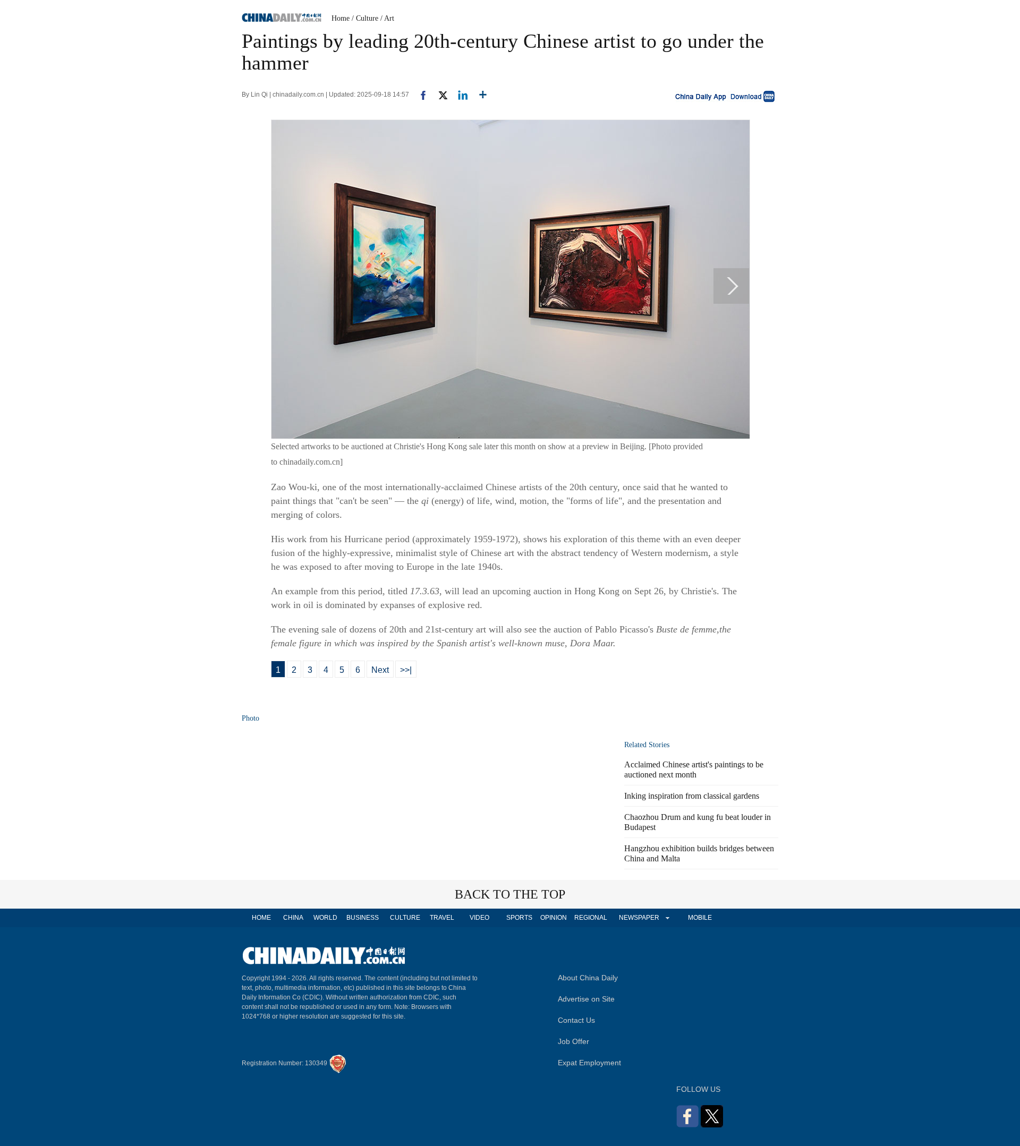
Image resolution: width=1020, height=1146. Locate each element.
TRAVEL (442, 917)
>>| (406, 669)
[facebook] (419, 94)
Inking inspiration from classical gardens (691, 795)
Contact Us (576, 1020)
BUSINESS (362, 917)
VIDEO (479, 917)
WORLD (325, 917)
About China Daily (588, 977)
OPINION (553, 917)
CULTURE (405, 917)
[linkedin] (458, 94)
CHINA (293, 917)
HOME (261, 917)
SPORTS (519, 917)
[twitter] (438, 94)
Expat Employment (589, 1062)
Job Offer (573, 1041)
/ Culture (365, 18)
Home (341, 18)
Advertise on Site (586, 999)
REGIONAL (590, 917)
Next (380, 669)
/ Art (387, 18)
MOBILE (700, 917)
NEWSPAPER (638, 917)
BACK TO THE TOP (510, 894)
